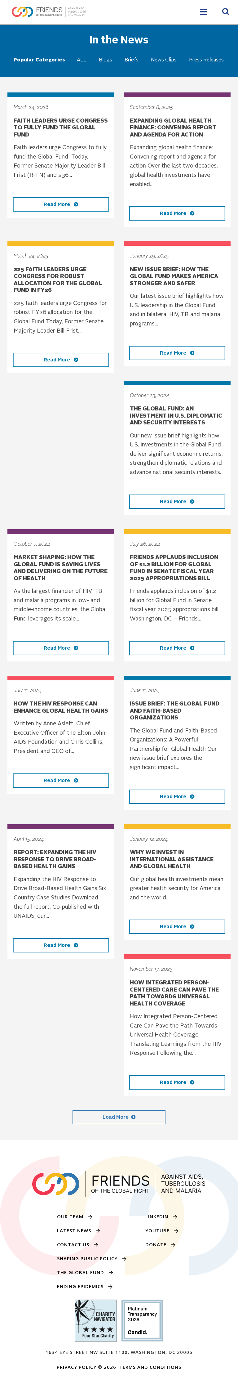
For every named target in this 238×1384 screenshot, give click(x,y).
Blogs (105, 60)
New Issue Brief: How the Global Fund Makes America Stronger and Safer (174, 276)
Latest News (74, 1230)
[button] (225, 12)
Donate (155, 1244)
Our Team (70, 1216)
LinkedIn (156, 1216)
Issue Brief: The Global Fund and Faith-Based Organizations (174, 711)
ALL (81, 60)
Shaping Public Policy (87, 1258)
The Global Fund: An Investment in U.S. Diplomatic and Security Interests (176, 416)
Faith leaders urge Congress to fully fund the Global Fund (61, 128)
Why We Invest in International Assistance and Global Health (172, 859)
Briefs (132, 60)
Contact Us (73, 1244)
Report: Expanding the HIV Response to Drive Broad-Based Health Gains (55, 859)
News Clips (164, 60)
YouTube (157, 1230)
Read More (57, 204)
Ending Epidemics (80, 1286)
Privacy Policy (76, 1367)
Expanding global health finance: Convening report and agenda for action (173, 128)
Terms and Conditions (150, 1367)
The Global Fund (80, 1272)
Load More (116, 1117)
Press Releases (206, 60)
